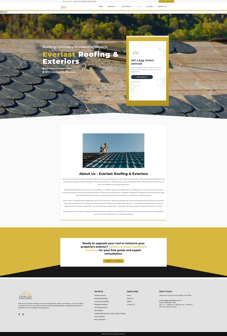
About (139, 6)
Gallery (149, 6)
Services (111, 6)
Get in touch (67, 211)
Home (101, 6)
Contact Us (162, 6)
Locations (125, 6)
